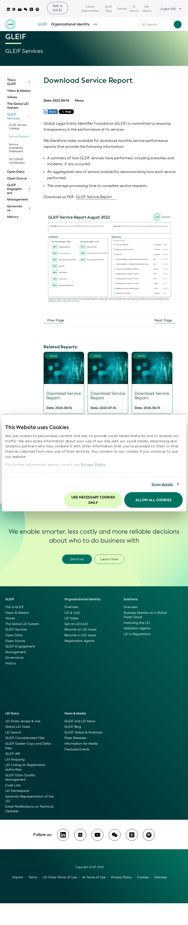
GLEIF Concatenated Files (24, 738)
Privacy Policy (93, 464)
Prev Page (55, 320)
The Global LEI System (18, 106)
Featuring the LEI (137, 623)
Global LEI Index (17, 727)
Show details (162, 484)
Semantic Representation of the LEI (29, 798)
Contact (121, 9)
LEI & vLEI (72, 613)
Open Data (16, 172)
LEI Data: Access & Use (22, 721)
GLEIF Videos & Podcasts (83, 732)
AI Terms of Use (94, 877)
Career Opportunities (90, 9)
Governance (14, 208)
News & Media (75, 713)
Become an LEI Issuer (80, 629)
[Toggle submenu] (29, 82)
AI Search (134, 9)
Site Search (146, 9)
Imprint (17, 877)
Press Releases (75, 738)
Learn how (109, 559)
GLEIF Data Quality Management (20, 777)
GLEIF (42, 24)
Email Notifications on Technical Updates (29, 808)
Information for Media (81, 743)
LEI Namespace (17, 791)
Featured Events (76, 749)
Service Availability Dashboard (16, 148)
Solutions (131, 599)
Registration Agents (79, 641)
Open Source (17, 178)
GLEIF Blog (108, 9)
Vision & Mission (19, 91)
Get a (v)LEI (57, 8)
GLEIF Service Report (94, 197)
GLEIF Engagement (14, 189)
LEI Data (12, 713)
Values (12, 97)
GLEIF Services (13, 117)
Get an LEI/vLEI (76, 624)
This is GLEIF (11, 82)
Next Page (164, 320)
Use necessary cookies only (93, 500)
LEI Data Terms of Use (60, 877)
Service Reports (19, 136)
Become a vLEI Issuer (80, 635)
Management (17, 199)
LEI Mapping (15, 759)
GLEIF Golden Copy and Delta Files (28, 745)
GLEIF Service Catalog (18, 126)
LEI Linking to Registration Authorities (25, 767)
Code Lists (13, 785)
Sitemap (160, 877)
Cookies (143, 877)
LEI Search (13, 732)
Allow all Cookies (153, 500)
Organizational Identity (70, 24)
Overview (71, 607)
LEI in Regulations (137, 634)
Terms (32, 877)
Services (77, 559)
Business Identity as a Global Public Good (145, 615)
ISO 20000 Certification (17, 161)
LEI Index (71, 618)
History (12, 217)
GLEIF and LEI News (79, 721)
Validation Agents (137, 628)
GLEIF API (12, 754)
